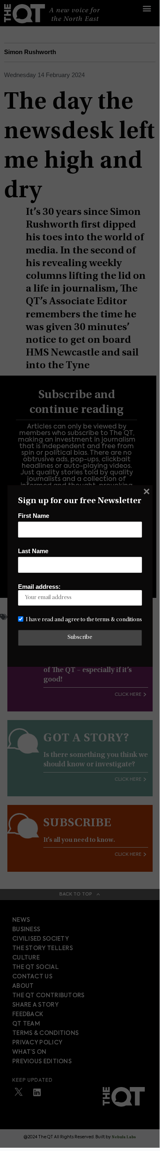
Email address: (39, 586)
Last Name (33, 551)
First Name (33, 516)
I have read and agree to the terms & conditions (84, 620)
